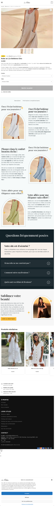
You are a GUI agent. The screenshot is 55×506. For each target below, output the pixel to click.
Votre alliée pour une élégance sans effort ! (38, 196)
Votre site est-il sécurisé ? (17, 246)
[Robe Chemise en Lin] (12, 349)
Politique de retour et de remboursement (11, 421)
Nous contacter (5, 407)
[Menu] (3, 2)
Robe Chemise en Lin (13, 368)
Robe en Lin (7, 6)
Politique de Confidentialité (27, 504)
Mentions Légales (5, 414)
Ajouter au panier (27, 88)
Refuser (27, 497)
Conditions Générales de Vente (9, 416)
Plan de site (17, 444)
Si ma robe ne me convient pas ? (17, 263)
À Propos (3, 402)
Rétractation (4, 426)
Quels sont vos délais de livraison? (18, 282)
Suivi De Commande (6, 428)
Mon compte (4, 404)
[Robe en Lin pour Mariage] (37, 349)
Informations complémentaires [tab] (31, 100)
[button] (51, 480)
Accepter (27, 493)
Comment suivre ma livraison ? (16, 272)
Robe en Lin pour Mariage (37, 368)
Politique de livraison (6, 419)
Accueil (2, 6)
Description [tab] (17, 100)
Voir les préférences (27, 501)
